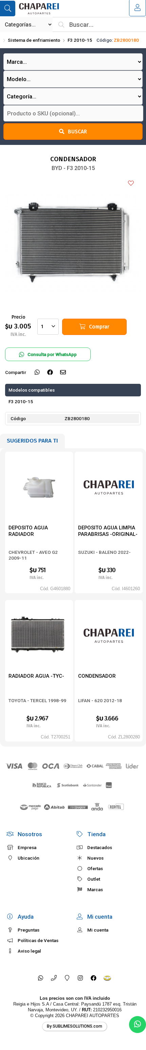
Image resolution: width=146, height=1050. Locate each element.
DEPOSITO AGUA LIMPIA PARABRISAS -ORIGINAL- (108, 531)
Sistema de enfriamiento (34, 40)
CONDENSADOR (97, 676)
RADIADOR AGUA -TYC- (36, 676)
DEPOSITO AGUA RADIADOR (28, 531)
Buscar (77, 131)
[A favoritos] (131, 183)
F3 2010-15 (80, 40)
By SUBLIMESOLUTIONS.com (74, 1026)
